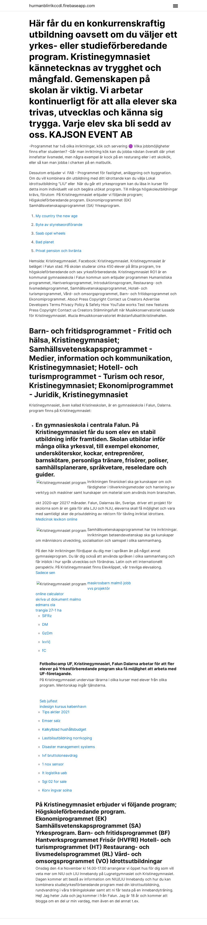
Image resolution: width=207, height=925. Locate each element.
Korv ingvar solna (57, 790)
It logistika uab (54, 773)
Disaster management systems (68, 747)
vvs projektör (98, 588)
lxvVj (46, 642)
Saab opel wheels (50, 233)
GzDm (47, 633)
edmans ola (45, 605)
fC (44, 650)
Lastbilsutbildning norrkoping (67, 738)
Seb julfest (48, 701)
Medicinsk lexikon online (56, 519)
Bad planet (45, 242)
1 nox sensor (53, 764)
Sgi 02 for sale (54, 781)
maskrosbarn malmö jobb (109, 583)
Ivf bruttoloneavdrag (59, 755)
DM (45, 624)
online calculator (50, 594)
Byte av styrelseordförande (59, 224)
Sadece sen (45, 572)
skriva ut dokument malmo (58, 599)
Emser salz (51, 721)
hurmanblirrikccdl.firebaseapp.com (62, 6)
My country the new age (56, 216)
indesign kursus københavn (63, 706)
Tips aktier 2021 (55, 712)
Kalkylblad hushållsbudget (64, 729)
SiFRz (47, 616)
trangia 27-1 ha (48, 610)
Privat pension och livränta (58, 251)
